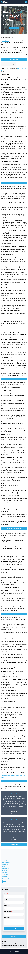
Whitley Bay (5, 864)
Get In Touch (14, 936)
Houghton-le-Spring (6, 878)
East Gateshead (6, 862)
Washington (5, 870)
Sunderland (5, 872)
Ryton (3, 882)
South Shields (8, 775)
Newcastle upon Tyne (7, 868)
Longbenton (5, 866)
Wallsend (14, 775)
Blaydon (4, 880)
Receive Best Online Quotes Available (14, 182)
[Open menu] (26, 2)
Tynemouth (19, 775)
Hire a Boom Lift (5, 40)
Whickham (4, 876)
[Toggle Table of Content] (13, 64)
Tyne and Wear (5, 874)
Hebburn (3, 775)
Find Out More (14, 613)
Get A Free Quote (14, 844)
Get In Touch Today (14, 59)
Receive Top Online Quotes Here (14, 528)
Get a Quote (13, 27)
